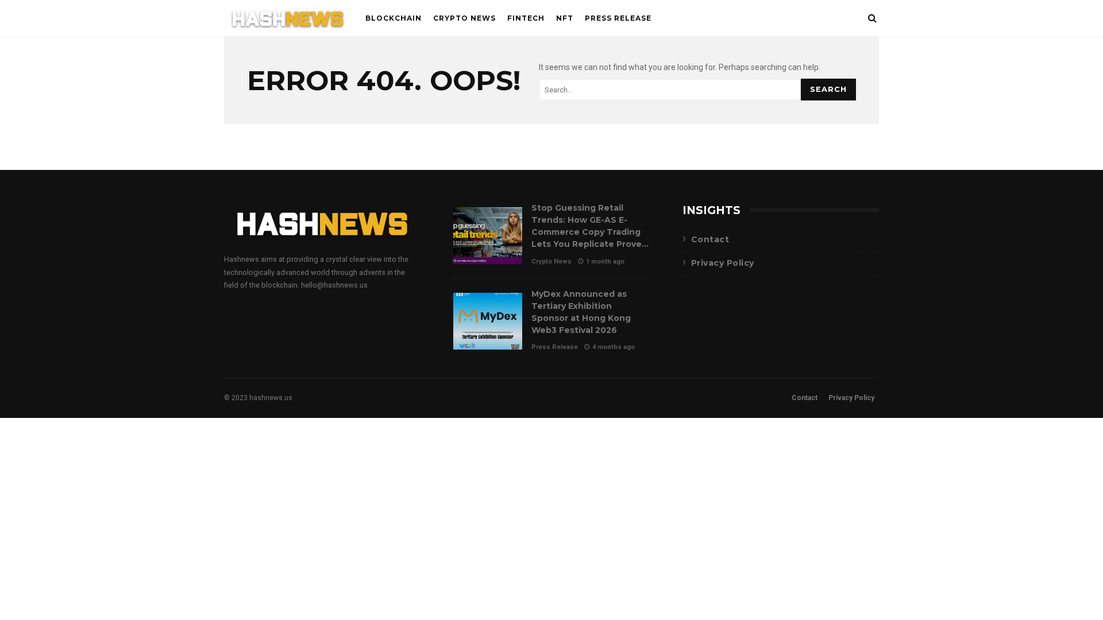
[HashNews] (288, 21)
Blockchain (393, 18)
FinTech (526, 18)
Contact (710, 239)
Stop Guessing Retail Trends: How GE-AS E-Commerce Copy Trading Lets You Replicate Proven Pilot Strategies (487, 235)
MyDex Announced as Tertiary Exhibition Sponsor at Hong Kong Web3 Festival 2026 (487, 321)
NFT (564, 18)
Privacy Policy (722, 263)
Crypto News (464, 18)
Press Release (618, 18)
